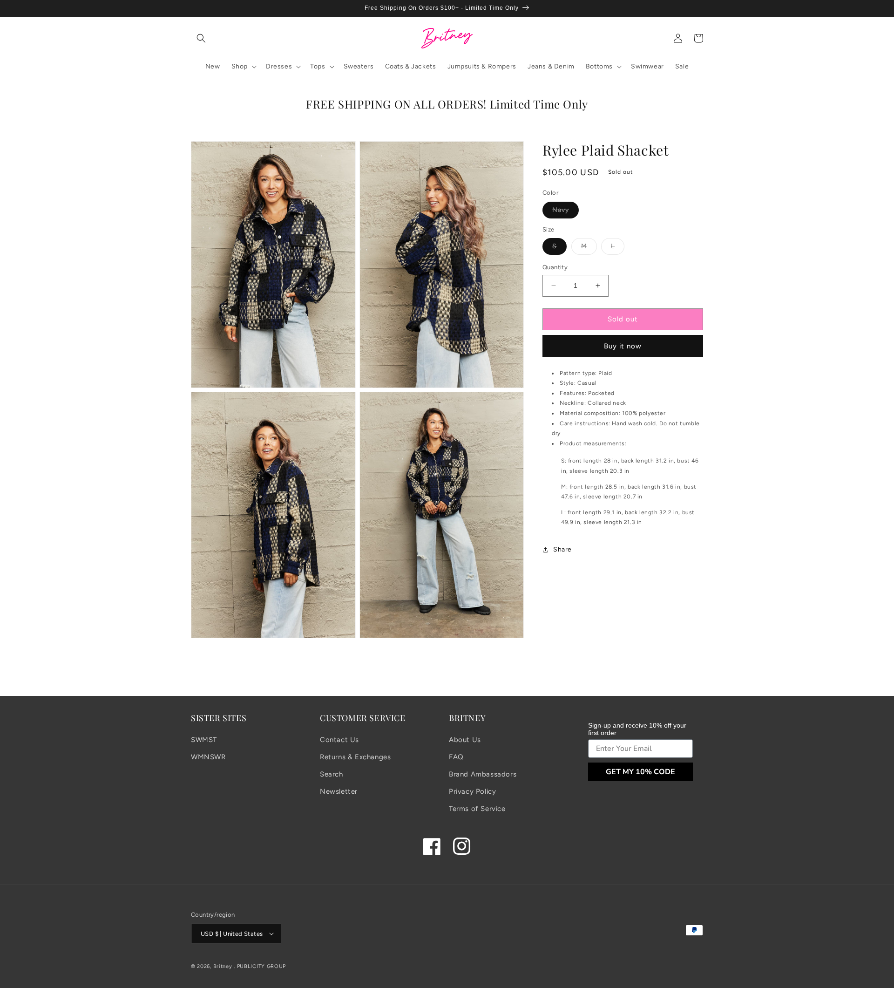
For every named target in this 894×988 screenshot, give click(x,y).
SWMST (204, 740)
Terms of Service (477, 808)
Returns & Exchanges (355, 757)
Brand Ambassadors (482, 774)
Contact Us (339, 740)
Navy (565, 211)
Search (331, 774)
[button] (201, 38)
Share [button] (562, 550)
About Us (465, 740)
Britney (222, 966)
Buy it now (623, 346)
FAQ (456, 757)
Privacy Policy (472, 791)
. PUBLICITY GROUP (260, 966)
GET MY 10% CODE (640, 772)
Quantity (555, 267)
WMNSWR (208, 757)
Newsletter (339, 791)
